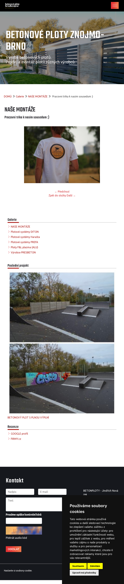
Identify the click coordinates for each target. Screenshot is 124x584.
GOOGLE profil (19, 433)
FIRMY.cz (16, 438)
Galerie (20, 96)
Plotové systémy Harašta (25, 236)
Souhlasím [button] (78, 566)
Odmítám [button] (95, 566)
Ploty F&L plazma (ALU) (24, 247)
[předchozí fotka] (9, 154)
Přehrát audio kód (16, 537)
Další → (71, 195)
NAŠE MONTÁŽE (37, 96)
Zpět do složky (57, 195)
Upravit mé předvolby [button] (84, 572)
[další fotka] (114, 154)
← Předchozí (62, 191)
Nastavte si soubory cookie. (18, 570)
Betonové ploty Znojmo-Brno (55, 41)
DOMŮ (8, 96)
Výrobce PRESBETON (23, 252)
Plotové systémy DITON (25, 231)
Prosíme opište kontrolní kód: (24, 514)
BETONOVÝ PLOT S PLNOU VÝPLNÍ (28, 417)
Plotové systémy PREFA (24, 242)
